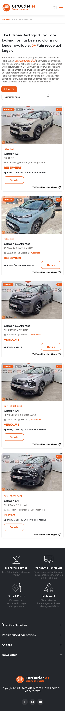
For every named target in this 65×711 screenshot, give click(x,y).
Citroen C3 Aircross (17, 244)
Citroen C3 (11, 153)
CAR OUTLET (35, 688)
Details (14, 180)
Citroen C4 (11, 410)
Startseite (6, 19)
